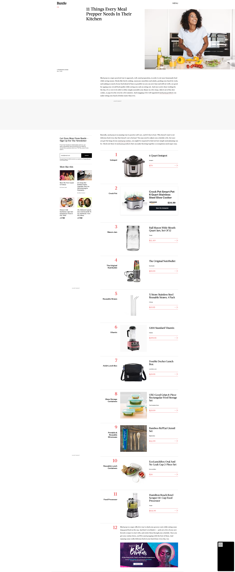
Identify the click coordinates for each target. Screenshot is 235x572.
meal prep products (166, 93)
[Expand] (219, 543)
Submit (87, 155)
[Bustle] (62, 3)
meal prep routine (124, 141)
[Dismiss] (232, 543)
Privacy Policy (65, 160)
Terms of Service (87, 159)
